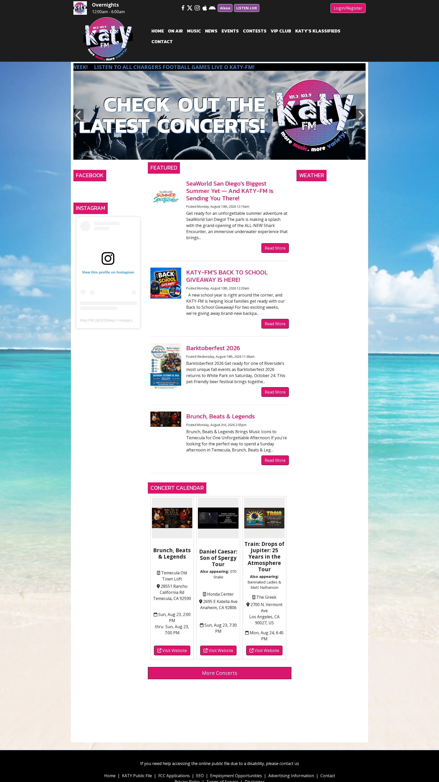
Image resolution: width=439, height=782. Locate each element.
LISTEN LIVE (246, 8)
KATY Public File (137, 775)
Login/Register (348, 8)
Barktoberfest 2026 (213, 348)
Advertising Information (291, 775)
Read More (275, 248)
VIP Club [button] (281, 31)
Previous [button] (78, 115)
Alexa (225, 8)
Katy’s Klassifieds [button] (317, 31)
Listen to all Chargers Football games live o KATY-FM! (113, 67)
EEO (200, 775)
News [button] (211, 31)
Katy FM (87, 320)
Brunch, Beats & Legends (220, 416)
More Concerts (219, 673)
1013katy (107, 320)
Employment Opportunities (236, 775)
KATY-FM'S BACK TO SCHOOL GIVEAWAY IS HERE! (227, 276)
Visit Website (174, 650)
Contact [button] (162, 41)
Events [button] (230, 31)
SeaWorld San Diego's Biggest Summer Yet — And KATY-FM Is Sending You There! (229, 191)
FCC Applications (174, 775)
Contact (327, 775)
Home (110, 775)
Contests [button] (254, 31)
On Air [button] (175, 31)
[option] (219, 115)
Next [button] (360, 115)
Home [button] (157, 31)
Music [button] (194, 31)
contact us (289, 763)
